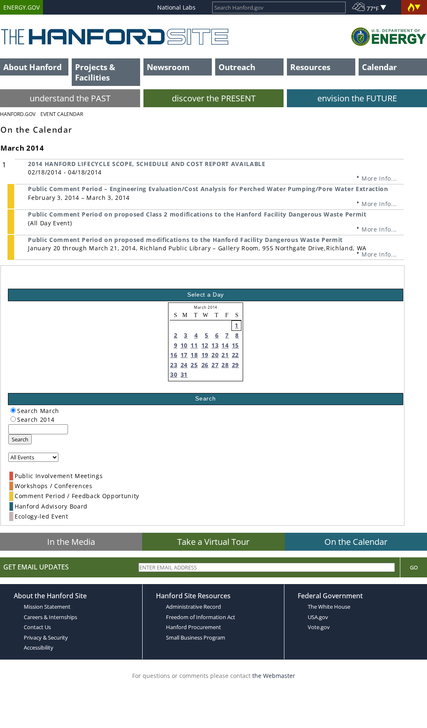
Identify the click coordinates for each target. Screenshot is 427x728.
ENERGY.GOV (21, 7)
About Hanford (32, 67)
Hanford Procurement (193, 627)
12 (204, 345)
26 (204, 365)
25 (194, 365)
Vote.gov (319, 627)
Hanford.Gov (17, 114)
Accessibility (38, 647)
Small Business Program (195, 637)
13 (215, 345)
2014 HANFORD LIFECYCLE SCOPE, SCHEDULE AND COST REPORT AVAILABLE (147, 164)
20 (215, 355)
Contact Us (37, 627)
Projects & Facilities (95, 72)
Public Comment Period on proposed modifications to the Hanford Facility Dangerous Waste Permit (185, 240)
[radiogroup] (13, 410)
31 (184, 374)
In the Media (71, 541)
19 (204, 355)
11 (194, 345)
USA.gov (318, 617)
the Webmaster (273, 676)
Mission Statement (47, 606)
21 (225, 355)
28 (225, 365)
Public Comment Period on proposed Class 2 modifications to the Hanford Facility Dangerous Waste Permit (197, 214)
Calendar (379, 67)
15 (235, 345)
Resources (310, 67)
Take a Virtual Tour (213, 541)
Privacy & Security (46, 637)
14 (225, 345)
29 (235, 365)
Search (20, 439)
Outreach (237, 67)
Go (414, 567)
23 (173, 365)
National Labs (176, 7)
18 (194, 355)
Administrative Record (193, 606)
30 (173, 374)
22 (235, 355)
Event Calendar (61, 114)
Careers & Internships (50, 617)
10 (184, 345)
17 (184, 355)
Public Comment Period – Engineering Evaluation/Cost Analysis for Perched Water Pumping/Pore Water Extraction (208, 189)
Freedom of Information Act (200, 617)
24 (184, 365)
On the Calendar (355, 541)
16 (173, 355)
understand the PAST (70, 98)
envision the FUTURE (357, 98)
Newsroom (168, 67)
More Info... (379, 178)
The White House (329, 606)
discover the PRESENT (214, 98)
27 (215, 365)
